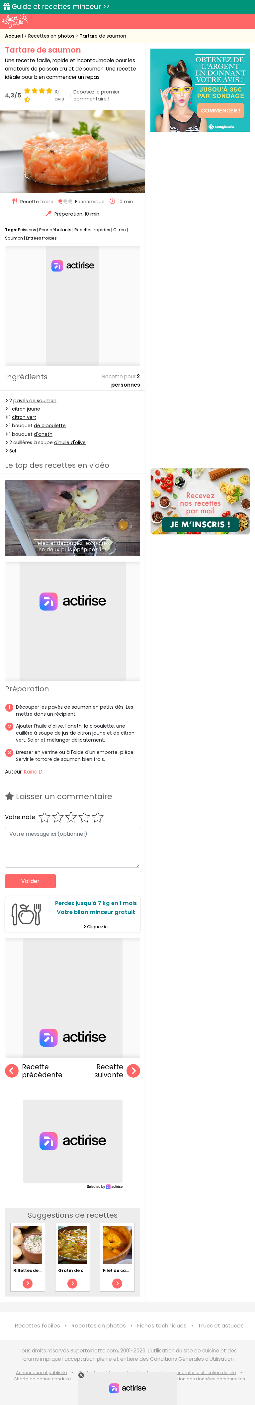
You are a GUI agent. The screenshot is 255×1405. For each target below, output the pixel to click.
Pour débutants (55, 230)
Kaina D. (33, 771)
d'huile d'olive (70, 442)
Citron (119, 230)
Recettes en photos (52, 36)
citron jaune (26, 409)
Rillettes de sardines (36, 1270)
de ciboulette (50, 425)
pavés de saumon (34, 400)
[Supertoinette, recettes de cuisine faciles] (15, 20)
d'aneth (43, 434)
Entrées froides (41, 238)
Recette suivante (108, 1071)
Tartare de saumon (103, 36)
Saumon (14, 238)
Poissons (27, 230)
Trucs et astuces (221, 1325)
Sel (12, 450)
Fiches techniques (162, 1325)
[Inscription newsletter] (200, 501)
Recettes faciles (37, 1325)
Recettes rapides (92, 230)
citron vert (24, 417)
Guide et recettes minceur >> (61, 6)
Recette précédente (42, 1071)
